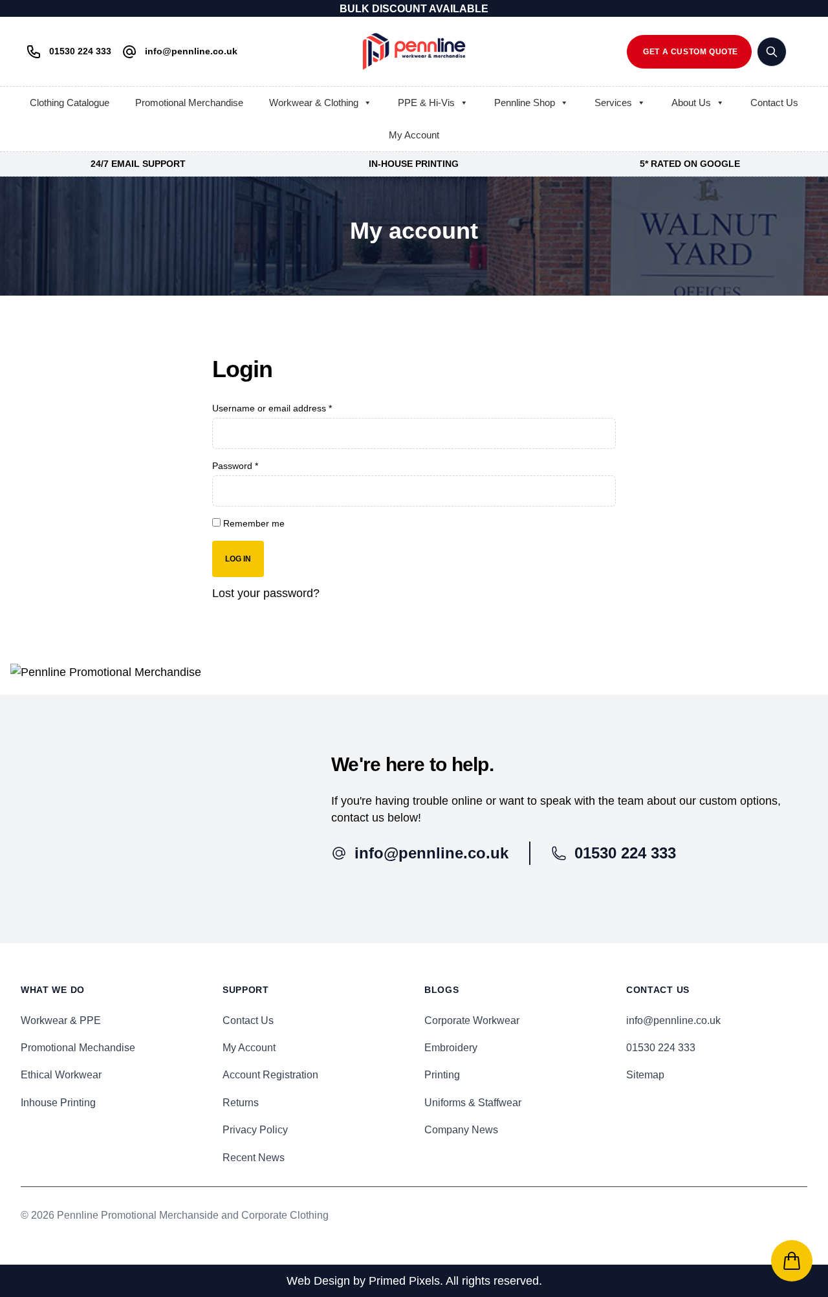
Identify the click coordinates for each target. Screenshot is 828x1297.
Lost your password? (266, 593)
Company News (461, 1129)
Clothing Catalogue (69, 102)
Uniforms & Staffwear (472, 1102)
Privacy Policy (255, 1129)
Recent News (254, 1157)
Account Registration (270, 1074)
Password (235, 466)
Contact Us (774, 102)
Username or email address (272, 408)
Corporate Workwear (471, 1020)
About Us (691, 102)
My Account (414, 134)
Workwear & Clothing (313, 102)
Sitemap (645, 1074)
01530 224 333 (660, 1047)
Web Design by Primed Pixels (363, 1280)
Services (613, 102)
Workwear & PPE (61, 1020)
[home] (414, 51)
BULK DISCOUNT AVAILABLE (414, 8)
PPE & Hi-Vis (426, 102)
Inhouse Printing (58, 1102)
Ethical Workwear (61, 1074)
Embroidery (450, 1047)
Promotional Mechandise (78, 1047)
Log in (238, 558)
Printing (442, 1074)
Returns (241, 1102)
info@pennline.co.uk (673, 1020)
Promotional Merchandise (189, 102)
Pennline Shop (524, 102)
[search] (772, 52)
